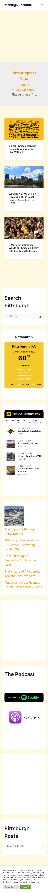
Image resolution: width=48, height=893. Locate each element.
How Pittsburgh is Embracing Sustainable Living (20, 560)
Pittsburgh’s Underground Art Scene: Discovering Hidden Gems (21, 545)
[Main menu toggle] (42, 5)
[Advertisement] (24, 36)
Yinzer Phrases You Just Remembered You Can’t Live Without (22, 148)
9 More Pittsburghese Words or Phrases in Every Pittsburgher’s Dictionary (24, 247)
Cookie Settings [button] (11, 887)
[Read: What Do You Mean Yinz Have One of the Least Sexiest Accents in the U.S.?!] (24, 176)
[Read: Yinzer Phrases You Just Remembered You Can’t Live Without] (24, 129)
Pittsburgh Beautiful (17, 5)
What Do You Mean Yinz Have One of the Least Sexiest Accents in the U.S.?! (22, 198)
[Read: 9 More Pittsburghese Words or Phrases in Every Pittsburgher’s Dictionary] (24, 227)
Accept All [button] (26, 887)
